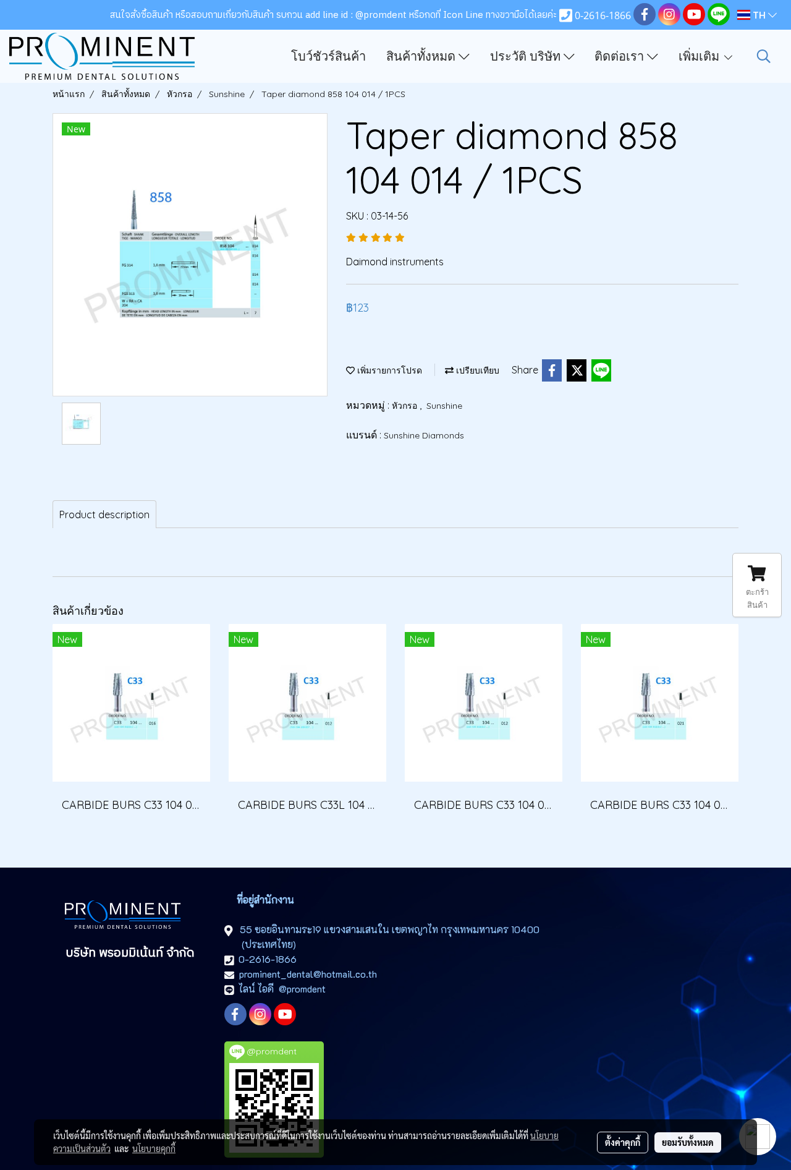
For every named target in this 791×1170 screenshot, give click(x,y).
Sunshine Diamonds (424, 435)
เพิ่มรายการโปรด (388, 370)
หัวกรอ (406, 405)
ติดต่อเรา (620, 56)
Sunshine (444, 405)
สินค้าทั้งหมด (422, 56)
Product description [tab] (104, 514)
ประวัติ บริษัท (527, 56)
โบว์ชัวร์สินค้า (328, 56)
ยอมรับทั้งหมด (688, 1142)
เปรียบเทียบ (476, 370)
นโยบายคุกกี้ (154, 1148)
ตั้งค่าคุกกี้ (622, 1142)
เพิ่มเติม (700, 56)
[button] (763, 56)
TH (759, 14)
